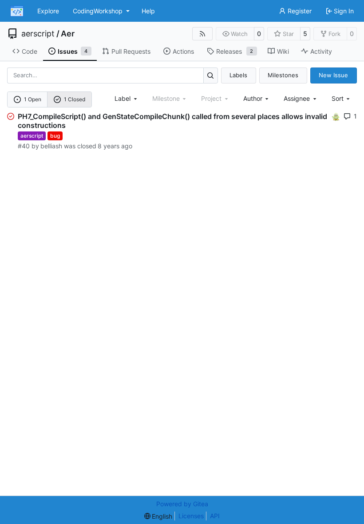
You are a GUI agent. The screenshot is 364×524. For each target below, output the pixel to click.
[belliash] (336, 116)
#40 (24, 146)
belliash (51, 146)
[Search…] (210, 75)
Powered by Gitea (182, 504)
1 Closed (74, 99)
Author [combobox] (252, 98)
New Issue (333, 75)
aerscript (38, 33)
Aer (68, 33)
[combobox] (126, 98)
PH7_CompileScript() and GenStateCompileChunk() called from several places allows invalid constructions (172, 121)
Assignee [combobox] (297, 98)
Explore (48, 11)
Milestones (283, 75)
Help (148, 11)
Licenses (191, 516)
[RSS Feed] (202, 33)
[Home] (16, 11)
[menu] (341, 98)
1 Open (32, 99)
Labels (238, 75)
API (215, 516)
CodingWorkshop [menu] (98, 11)
